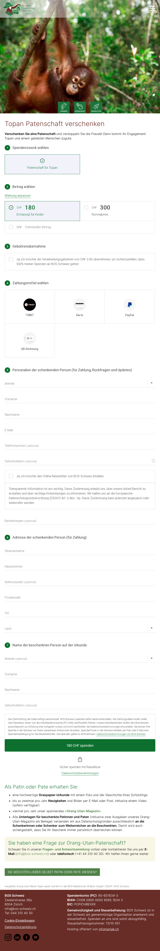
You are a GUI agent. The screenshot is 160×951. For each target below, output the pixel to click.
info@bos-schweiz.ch (32, 854)
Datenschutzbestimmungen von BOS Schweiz (121, 734)
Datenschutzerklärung (20, 927)
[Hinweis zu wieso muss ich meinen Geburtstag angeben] (153, 460)
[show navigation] (152, 8)
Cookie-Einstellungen (20, 920)
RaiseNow (93, 767)
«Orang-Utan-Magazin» (83, 811)
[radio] (30, 307)
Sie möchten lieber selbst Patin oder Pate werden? (52, 872)
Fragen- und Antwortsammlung (66, 849)
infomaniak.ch (109, 929)
